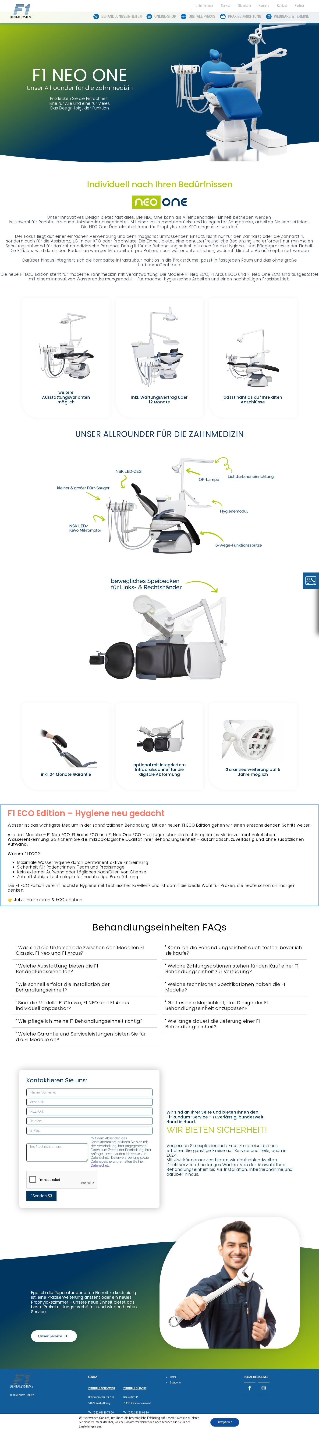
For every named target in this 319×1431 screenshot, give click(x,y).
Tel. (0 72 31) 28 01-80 (136, 1412)
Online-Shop (165, 16)
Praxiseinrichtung (244, 16)
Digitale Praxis (202, 16)
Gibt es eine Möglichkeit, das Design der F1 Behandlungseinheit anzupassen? (216, 1005)
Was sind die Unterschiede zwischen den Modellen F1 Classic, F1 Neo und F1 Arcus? (80, 950)
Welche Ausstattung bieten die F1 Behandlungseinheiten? (57, 969)
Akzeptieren (224, 1422)
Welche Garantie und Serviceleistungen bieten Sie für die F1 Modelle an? (81, 1037)
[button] (84, 950)
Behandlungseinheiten (121, 16)
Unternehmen (204, 5)
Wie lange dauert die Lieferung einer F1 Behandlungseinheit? (212, 1024)
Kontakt (282, 5)
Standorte (244, 5)
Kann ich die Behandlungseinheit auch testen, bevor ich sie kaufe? (233, 950)
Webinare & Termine (291, 16)
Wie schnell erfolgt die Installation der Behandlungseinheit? (63, 987)
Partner (299, 5)
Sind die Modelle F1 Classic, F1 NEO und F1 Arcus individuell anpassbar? (72, 1005)
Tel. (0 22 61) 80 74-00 (101, 1412)
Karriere (264, 5)
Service (225, 5)
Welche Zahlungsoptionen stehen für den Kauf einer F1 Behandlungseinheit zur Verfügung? (231, 969)
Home (173, 1377)
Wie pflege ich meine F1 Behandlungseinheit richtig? (80, 1021)
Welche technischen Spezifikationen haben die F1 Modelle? (225, 987)
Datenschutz (100, 1165)
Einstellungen (87, 1426)
